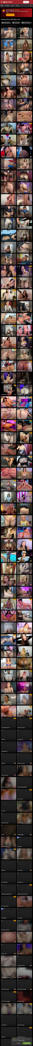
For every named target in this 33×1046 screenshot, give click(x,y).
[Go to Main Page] (9, 2)
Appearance (7, 22)
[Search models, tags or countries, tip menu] (31, 5)
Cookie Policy (21, 1040)
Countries (17, 22)
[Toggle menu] (1, 2)
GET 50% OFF (10, 14)
